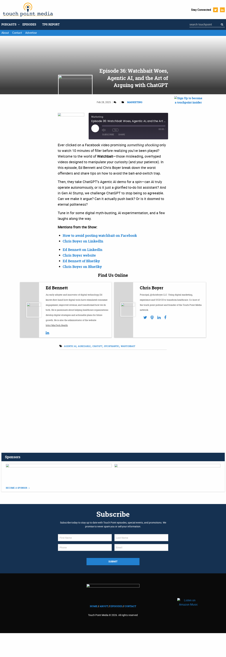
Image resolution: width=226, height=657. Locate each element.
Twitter (215, 9)
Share (121, 134)
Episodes (29, 24)
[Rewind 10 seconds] (109, 130)
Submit (113, 561)
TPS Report (51, 24)
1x (115, 130)
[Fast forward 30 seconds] (122, 130)
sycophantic (111, 346)
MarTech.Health (60, 325)
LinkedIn (222, 9)
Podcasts (8, 24)
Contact (17, 33)
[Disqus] (112, 397)
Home (93, 606)
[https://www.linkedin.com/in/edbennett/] (47, 333)
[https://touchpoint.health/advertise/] (59, 473)
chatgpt (97, 346)
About (5, 33)
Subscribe (108, 134)
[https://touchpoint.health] (152, 317)
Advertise (31, 33)
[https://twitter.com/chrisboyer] (145, 317)
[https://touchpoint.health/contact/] (188, 138)
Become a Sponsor (17, 488)
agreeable (84, 346)
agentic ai (70, 346)
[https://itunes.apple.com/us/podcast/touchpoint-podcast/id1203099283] (167, 473)
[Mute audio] (103, 130)
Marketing (134, 102)
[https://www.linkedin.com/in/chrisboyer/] (159, 317)
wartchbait (128, 346)
